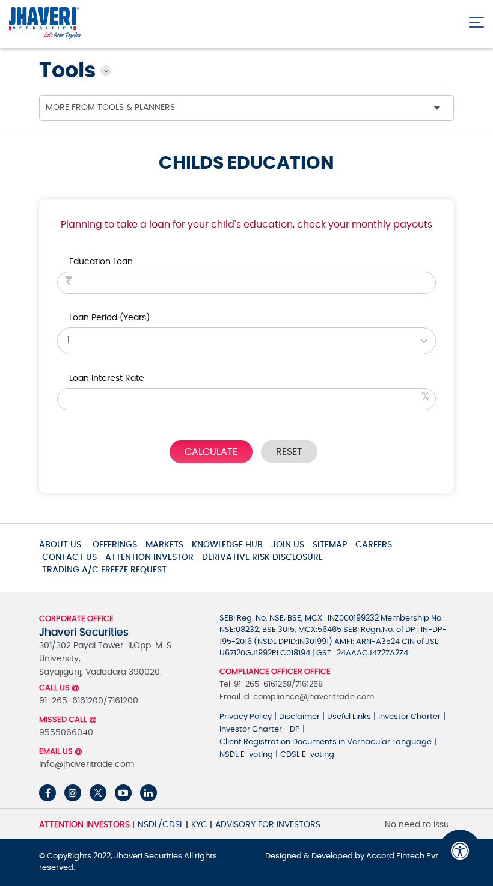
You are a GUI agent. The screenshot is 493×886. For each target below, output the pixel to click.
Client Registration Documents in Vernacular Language (325, 742)
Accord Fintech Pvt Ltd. (410, 856)
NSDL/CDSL (160, 825)
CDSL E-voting (307, 755)
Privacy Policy (245, 717)
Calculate (211, 452)
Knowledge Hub (227, 545)
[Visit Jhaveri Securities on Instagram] (72, 792)
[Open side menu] (476, 19)
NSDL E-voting (246, 755)
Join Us (287, 545)
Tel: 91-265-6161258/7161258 (271, 684)
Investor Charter (409, 717)
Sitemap (330, 545)
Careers (373, 545)
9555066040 (66, 733)
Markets (164, 545)
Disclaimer (299, 717)
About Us (60, 545)
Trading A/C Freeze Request (104, 570)
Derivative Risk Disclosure (262, 557)
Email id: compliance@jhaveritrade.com (296, 697)
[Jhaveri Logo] (45, 23)
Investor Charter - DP (259, 729)
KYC (199, 825)
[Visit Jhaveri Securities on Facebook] (47, 792)
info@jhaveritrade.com (86, 764)
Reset (289, 452)
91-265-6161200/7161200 (88, 701)
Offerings (115, 545)
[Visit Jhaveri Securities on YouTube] (123, 792)
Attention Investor (149, 557)
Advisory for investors (267, 825)
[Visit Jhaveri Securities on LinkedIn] (148, 792)
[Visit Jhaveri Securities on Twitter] (98, 792)
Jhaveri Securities (149, 856)
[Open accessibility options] (460, 851)
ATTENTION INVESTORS (84, 825)
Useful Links (349, 717)
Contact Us (69, 557)
